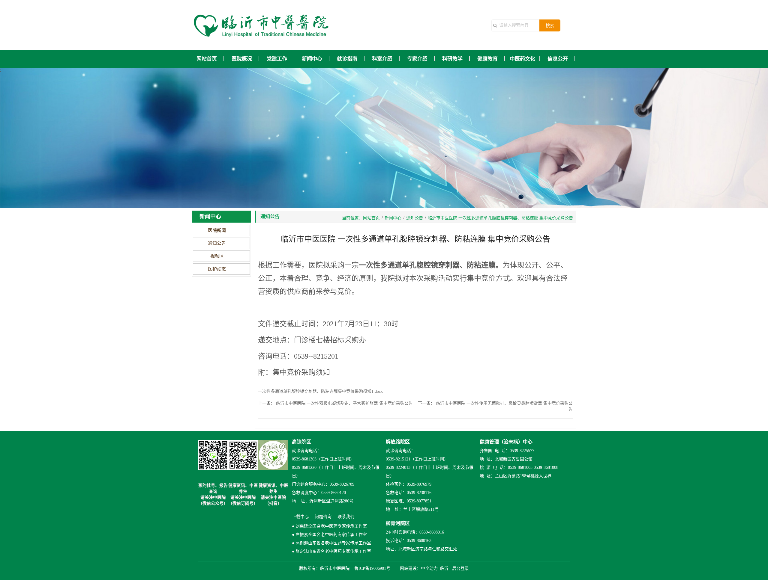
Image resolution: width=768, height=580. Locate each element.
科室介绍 (382, 59)
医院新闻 (217, 230)
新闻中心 (312, 59)
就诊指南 (347, 59)
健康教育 (487, 59)
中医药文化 (522, 59)
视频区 (217, 256)
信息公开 (558, 59)
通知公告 (217, 243)
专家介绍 (417, 59)
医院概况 (242, 59)
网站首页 (206, 59)
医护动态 (217, 269)
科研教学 (452, 59)
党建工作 (277, 59)
